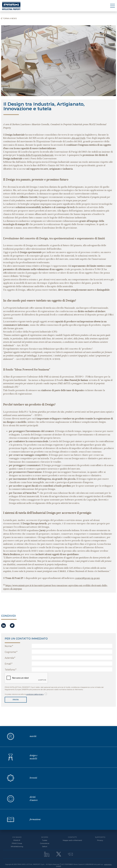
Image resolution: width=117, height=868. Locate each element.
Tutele (44, 840)
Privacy (100, 840)
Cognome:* (11, 652)
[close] (112, 6)
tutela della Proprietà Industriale (36, 155)
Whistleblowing (17, 846)
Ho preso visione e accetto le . (24, 694)
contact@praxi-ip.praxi (87, 578)
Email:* (8, 663)
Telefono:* (10, 669)
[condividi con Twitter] (12, 625)
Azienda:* (10, 658)
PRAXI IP (16, 840)
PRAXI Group (17, 843)
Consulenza (44, 843)
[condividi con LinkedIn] (3, 625)
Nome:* (9, 646)
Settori (44, 846)
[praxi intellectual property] (11, 5)
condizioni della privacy (35, 694)
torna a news (9, 18)
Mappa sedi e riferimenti (72, 840)
